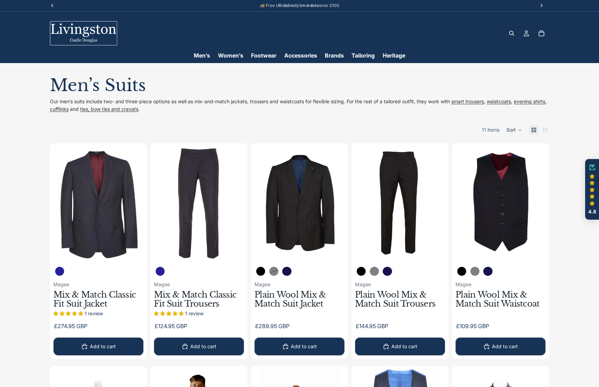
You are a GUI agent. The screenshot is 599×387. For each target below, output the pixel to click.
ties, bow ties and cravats (109, 109)
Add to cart (103, 346)
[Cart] (541, 33)
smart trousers (467, 101)
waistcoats (499, 101)
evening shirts (529, 101)
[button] (514, 130)
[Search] (511, 33)
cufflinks (59, 109)
